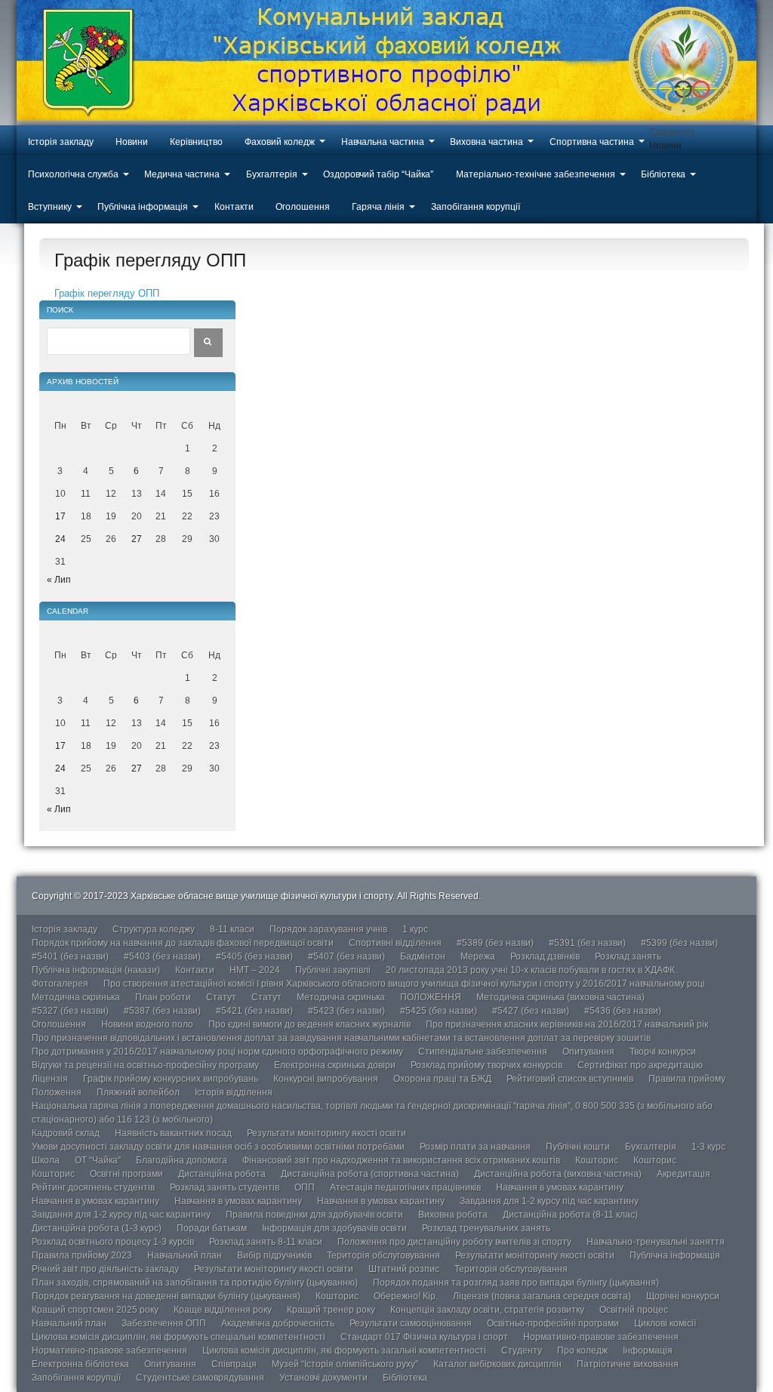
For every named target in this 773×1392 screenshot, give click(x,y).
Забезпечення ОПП (164, 1323)
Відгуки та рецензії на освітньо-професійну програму (145, 1065)
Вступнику (50, 207)
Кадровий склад (66, 1133)
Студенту (521, 1350)
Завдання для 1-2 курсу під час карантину (549, 1201)
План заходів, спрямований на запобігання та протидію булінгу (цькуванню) (195, 1282)
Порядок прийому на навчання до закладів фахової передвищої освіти (183, 943)
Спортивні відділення (395, 943)
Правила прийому (686, 1078)
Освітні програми (126, 1174)
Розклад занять (628, 956)
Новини (131, 142)
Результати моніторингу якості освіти (326, 1133)
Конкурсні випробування (325, 1078)
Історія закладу (61, 142)
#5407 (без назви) (346, 956)
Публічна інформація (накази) (96, 970)
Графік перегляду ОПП (106, 293)
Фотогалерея (60, 983)
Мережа (477, 956)
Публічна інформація (142, 207)
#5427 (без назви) (530, 1011)
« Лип (59, 579)
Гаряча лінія (378, 207)
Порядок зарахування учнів (328, 929)
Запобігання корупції (475, 207)
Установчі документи (323, 1377)
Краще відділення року (223, 1309)
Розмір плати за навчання (475, 1146)
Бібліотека (663, 174)
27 (136, 539)
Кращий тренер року (331, 1309)
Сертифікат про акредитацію (640, 1065)
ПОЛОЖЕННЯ (430, 997)
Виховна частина (486, 142)
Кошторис (596, 1160)
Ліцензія (50, 1078)
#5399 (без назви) (679, 943)
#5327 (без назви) (70, 1011)
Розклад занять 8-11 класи (265, 1241)
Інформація (648, 1350)
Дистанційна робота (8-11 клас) (570, 1214)
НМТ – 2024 (254, 970)
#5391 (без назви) (587, 943)
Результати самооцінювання (411, 1323)
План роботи (163, 997)
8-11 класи (232, 929)
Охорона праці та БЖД (442, 1078)
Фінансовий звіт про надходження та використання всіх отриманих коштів (401, 1160)
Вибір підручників (274, 1255)
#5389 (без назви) (495, 943)
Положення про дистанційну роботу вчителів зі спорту (454, 1241)
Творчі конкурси (663, 1051)
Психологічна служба (73, 174)
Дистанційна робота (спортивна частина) (370, 1174)
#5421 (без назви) (254, 1011)
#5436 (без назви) (622, 1011)
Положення (57, 1092)
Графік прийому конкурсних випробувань (170, 1078)
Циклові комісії (665, 1323)
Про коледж (582, 1350)
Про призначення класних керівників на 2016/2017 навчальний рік (567, 1024)
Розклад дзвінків (545, 956)
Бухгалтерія (271, 174)
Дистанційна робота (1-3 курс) (97, 1228)
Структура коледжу (153, 929)
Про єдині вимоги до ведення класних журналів (309, 1024)
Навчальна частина (382, 142)
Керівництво (196, 142)
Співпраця (234, 1364)
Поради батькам (212, 1228)
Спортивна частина (592, 142)
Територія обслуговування (383, 1255)
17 (60, 516)
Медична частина (182, 174)
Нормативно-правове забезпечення (601, 1337)
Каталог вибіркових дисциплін (497, 1364)
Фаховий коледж (280, 142)
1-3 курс (708, 1146)
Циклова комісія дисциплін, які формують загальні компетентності (344, 1350)
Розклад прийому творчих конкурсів (486, 1065)
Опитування (588, 1051)
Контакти (234, 207)
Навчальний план (184, 1255)
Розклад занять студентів (224, 1187)
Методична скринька (76, 997)
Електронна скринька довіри (335, 1065)
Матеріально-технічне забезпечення (535, 174)
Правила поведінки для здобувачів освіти (314, 1214)
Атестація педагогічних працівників (405, 1187)
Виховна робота (453, 1214)
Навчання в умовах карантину (560, 1187)
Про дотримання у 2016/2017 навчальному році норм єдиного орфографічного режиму (217, 1051)
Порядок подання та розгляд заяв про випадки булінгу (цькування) (516, 1282)
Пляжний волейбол (138, 1092)
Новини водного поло (147, 1024)
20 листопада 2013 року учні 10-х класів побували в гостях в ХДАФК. (531, 970)
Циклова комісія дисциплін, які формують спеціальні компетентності (178, 1337)
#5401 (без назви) (70, 956)
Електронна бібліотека (80, 1364)
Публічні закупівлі (333, 970)
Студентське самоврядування (200, 1377)
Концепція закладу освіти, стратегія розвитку (487, 1309)
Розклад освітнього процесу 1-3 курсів (113, 1241)
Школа (46, 1160)
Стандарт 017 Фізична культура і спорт (424, 1337)
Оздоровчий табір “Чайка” (378, 174)
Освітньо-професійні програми (553, 1323)
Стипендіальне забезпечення (482, 1051)
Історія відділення (234, 1092)
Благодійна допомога (181, 1160)
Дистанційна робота (222, 1174)
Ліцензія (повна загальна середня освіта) (542, 1296)
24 (60, 539)
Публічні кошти (578, 1146)
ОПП (304, 1187)
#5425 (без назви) (438, 1011)
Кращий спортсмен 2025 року (95, 1309)
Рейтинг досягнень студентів (93, 1187)
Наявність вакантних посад (173, 1133)
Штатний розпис (403, 1269)
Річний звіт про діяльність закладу (105, 1269)
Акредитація (683, 1174)
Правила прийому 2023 (82, 1255)
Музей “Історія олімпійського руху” (345, 1364)
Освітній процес (633, 1309)
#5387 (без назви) (162, 1011)
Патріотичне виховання (628, 1364)
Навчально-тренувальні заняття (656, 1241)
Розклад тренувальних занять (486, 1228)
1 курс (415, 929)
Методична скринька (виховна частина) (560, 997)
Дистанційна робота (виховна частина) (558, 1174)
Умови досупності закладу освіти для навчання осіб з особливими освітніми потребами (218, 1146)
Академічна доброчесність (277, 1323)
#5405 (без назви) (254, 956)
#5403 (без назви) (162, 956)
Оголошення (303, 207)
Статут (221, 997)
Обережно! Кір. (406, 1296)
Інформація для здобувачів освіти (334, 1228)
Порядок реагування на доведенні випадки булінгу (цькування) (166, 1296)
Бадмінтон (422, 956)
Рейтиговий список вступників (570, 1078)
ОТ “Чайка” (98, 1160)
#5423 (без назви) (346, 1011)
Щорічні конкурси (682, 1296)
